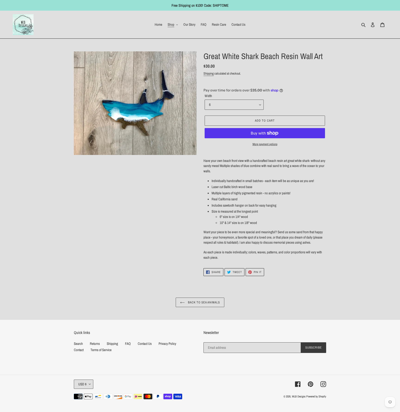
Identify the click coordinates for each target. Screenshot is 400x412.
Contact (79, 349)
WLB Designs (299, 396)
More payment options (265, 144)
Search (78, 343)
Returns (95, 343)
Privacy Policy (167, 343)
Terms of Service (101, 349)
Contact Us (145, 343)
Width (208, 95)
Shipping (208, 73)
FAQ (128, 343)
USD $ (82, 384)
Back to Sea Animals (203, 302)
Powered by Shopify (316, 396)
